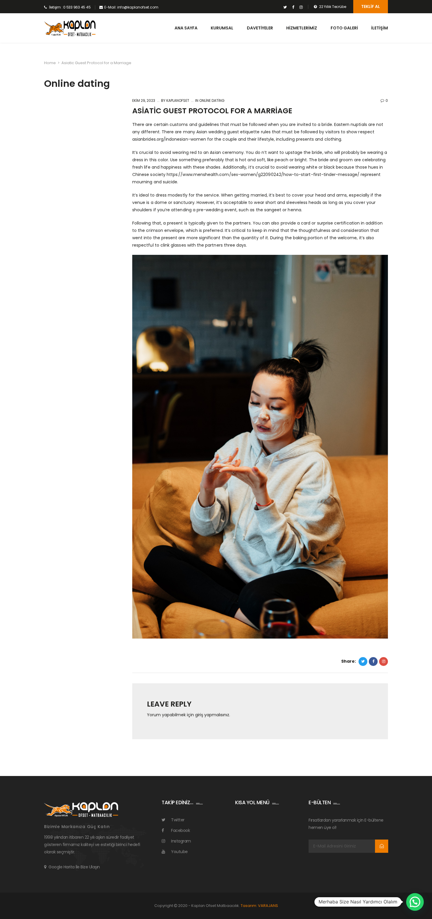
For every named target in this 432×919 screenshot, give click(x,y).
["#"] (285, 7)
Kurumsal (222, 28)
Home (50, 63)
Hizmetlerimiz (301, 28)
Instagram (181, 841)
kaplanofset (177, 100)
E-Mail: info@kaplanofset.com (131, 7)
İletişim (379, 28)
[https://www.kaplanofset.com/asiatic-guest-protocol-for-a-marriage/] (383, 661)
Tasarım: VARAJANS (259, 905)
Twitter (178, 820)
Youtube (179, 852)
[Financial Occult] (81, 809)
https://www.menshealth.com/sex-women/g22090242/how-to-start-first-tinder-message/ (263, 174)
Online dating (212, 100)
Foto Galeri (344, 28)
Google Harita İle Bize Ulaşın (74, 867)
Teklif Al (370, 6)
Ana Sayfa (186, 28)
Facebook (180, 830)
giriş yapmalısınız (212, 715)
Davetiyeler (260, 28)
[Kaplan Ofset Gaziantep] (70, 28)
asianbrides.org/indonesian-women (169, 139)
